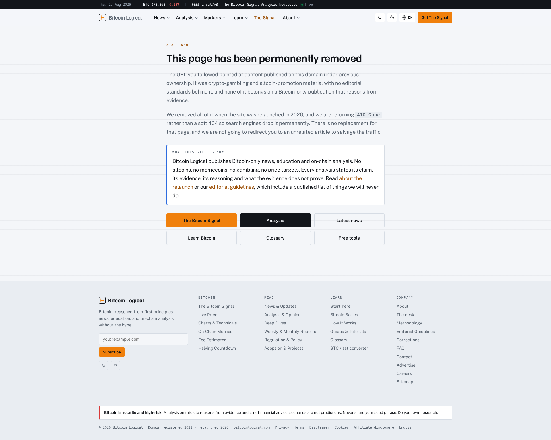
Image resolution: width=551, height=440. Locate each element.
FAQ (401, 348)
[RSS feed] (103, 365)
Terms (299, 427)
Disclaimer (319, 427)
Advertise (406, 365)
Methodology (409, 322)
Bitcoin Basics (344, 314)
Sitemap (405, 381)
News (159, 17)
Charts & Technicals (217, 322)
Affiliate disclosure (374, 427)
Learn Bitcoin (201, 237)
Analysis (269, 5)
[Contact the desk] (115, 365)
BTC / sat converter (349, 348)
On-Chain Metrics (215, 331)
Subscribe (112, 352)
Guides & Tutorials (348, 331)
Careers (404, 373)
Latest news (349, 220)
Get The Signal (435, 17)
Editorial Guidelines (416, 331)
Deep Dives (275, 322)
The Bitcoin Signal (241, 5)
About (289, 17)
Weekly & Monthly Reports (290, 331)
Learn (237, 17)
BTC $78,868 (161, 5)
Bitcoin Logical (126, 300)
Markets (212, 17)
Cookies (342, 427)
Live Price (207, 314)
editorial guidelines (231, 187)
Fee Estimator (212, 339)
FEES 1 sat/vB (205, 5)
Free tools (349, 237)
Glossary (275, 237)
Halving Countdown (217, 348)
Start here (340, 306)
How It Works (343, 322)
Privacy (282, 427)
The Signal (265, 17)
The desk (405, 314)
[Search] (380, 17)
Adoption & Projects (283, 348)
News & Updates (280, 306)
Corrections (408, 339)
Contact (404, 356)
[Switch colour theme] (392, 17)
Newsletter (289, 5)
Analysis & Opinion (282, 314)
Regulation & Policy (283, 339)
